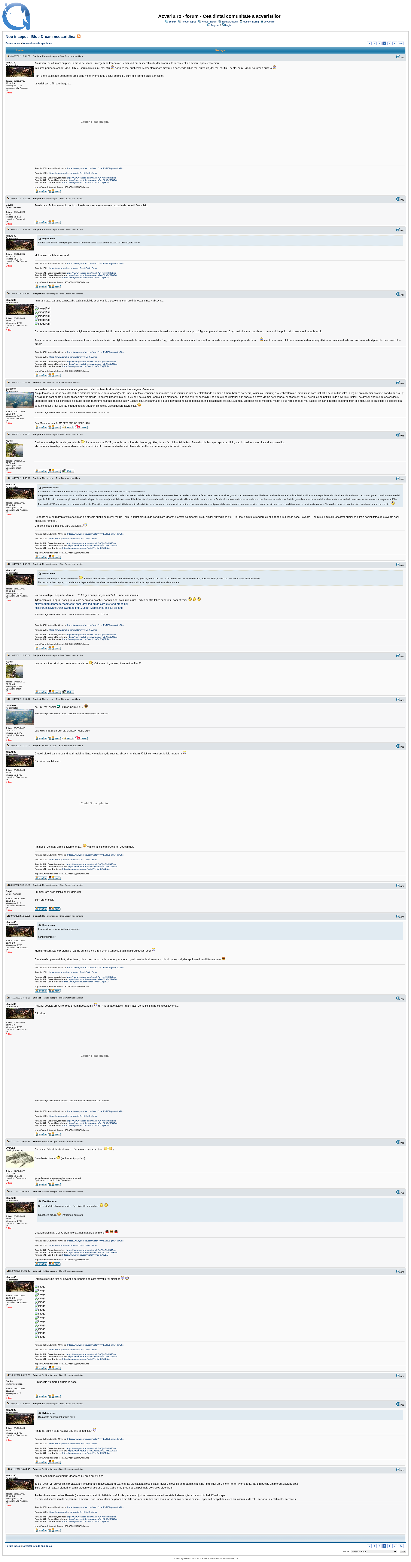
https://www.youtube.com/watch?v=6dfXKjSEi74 (86, 182)
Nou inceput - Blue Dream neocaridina (40, 36)
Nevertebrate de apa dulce (37, 43)
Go (400, 43)
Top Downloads (230, 21)
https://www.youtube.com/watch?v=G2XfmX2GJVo (93, 180)
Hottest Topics (209, 21)
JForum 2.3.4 (189, 1558)
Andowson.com (231, 1558)
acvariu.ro (269, 21)
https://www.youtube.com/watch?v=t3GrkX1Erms (73, 173)
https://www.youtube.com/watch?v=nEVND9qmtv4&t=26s (95, 168)
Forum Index (13, 43)
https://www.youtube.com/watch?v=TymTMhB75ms (91, 178)
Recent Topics (189, 21)
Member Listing (251, 21)
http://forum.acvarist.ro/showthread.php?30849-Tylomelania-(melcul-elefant (78, 607)
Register (215, 25)
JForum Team (206, 1558)
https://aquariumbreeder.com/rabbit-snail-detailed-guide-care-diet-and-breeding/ (81, 604)
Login (228, 25)
